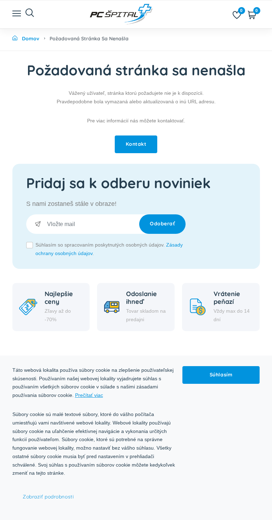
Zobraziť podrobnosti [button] (48, 496)
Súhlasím (221, 374)
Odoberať (162, 223)
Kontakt (136, 144)
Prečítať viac (89, 395)
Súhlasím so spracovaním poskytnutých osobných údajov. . (109, 249)
